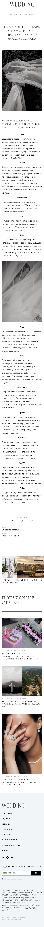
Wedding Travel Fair (12, 845)
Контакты (7, 834)
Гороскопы (29, 14)
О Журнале (7, 813)
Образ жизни (16, 14)
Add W (5, 850)
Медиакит (7, 819)
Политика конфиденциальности (14, 919)
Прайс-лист (7, 829)
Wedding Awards (10, 840)
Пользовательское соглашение (14, 917)
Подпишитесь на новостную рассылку (21, 867)
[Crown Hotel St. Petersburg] (22, 581)
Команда (6, 824)
